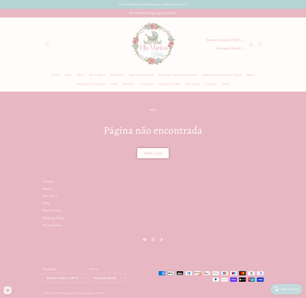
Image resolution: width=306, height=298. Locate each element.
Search (47, 188)
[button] (47, 44)
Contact (48, 181)
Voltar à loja (153, 153)
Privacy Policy (52, 225)
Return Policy (52, 210)
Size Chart (49, 196)
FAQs (46, 203)
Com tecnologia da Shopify (89, 293)
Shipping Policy (53, 218)
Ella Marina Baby (62, 293)
